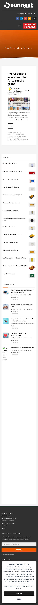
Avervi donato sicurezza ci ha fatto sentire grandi (17, 79)
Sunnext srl (24, 140)
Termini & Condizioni (8, 521)
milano (16, 136)
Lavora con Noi (6, 516)
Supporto (4, 526)
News (16, 94)
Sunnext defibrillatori (14, 140)
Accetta (19, 593)
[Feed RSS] (29, 18)
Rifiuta (19, 599)
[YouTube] (25, 18)
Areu (10, 132)
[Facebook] (17, 18)
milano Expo (22, 136)
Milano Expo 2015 (12, 138)
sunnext (20, 138)
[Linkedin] (21, 18)
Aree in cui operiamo (8, 523)
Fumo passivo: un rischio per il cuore (22, 348)
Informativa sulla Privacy (9, 518)
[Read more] (11, 128)
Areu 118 (15, 132)
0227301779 (28, 13)
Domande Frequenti (8, 513)
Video (3, 528)
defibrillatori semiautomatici (16, 134)
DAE (20, 132)
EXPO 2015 (10, 136)
